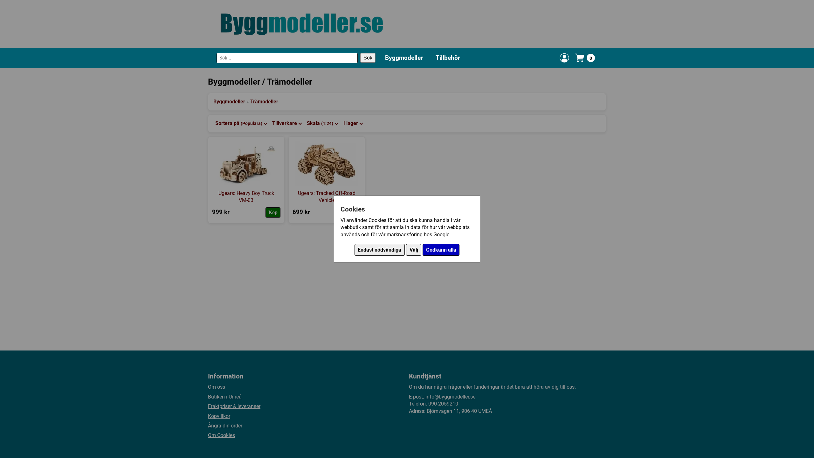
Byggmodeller (404, 57)
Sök (367, 57)
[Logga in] (564, 58)
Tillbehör (448, 57)
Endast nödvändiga (379, 250)
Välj (414, 250)
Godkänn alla (441, 250)
